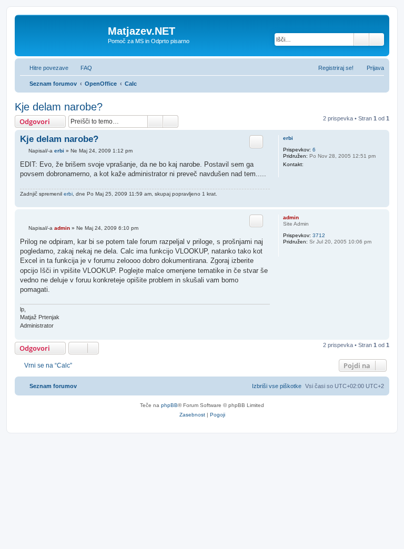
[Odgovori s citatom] (256, 141)
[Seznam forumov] (62, 34)
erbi (288, 138)
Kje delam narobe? (59, 107)
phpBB (169, 405)
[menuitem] (81, 68)
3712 (318, 235)
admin (291, 217)
